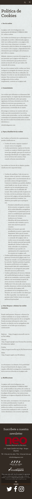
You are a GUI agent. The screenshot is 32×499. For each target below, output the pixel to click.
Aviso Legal (20, 476)
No (16, 482)
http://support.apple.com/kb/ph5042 (13, 355)
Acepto (16, 484)
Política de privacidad (12, 476)
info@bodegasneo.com (8, 125)
